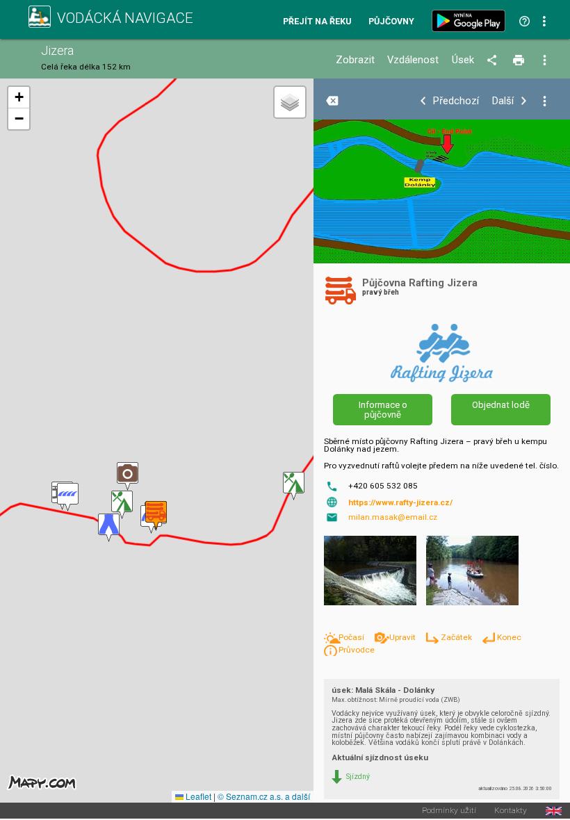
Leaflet (197, 796)
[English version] (554, 811)
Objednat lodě (501, 405)
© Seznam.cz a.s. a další (264, 796)
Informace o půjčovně (383, 409)
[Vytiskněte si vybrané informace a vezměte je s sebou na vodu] (519, 60)
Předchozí (456, 101)
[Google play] (471, 21)
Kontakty (510, 811)
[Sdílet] (493, 60)
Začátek (457, 637)
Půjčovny (391, 21)
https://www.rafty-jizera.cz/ (400, 502)
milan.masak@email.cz (392, 517)
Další (503, 101)
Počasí (352, 637)
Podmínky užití (449, 811)
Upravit (403, 637)
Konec (509, 637)
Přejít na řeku (317, 21)
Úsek (463, 60)
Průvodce (357, 650)
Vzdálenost (413, 60)
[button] (293, 486)
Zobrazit (355, 60)
